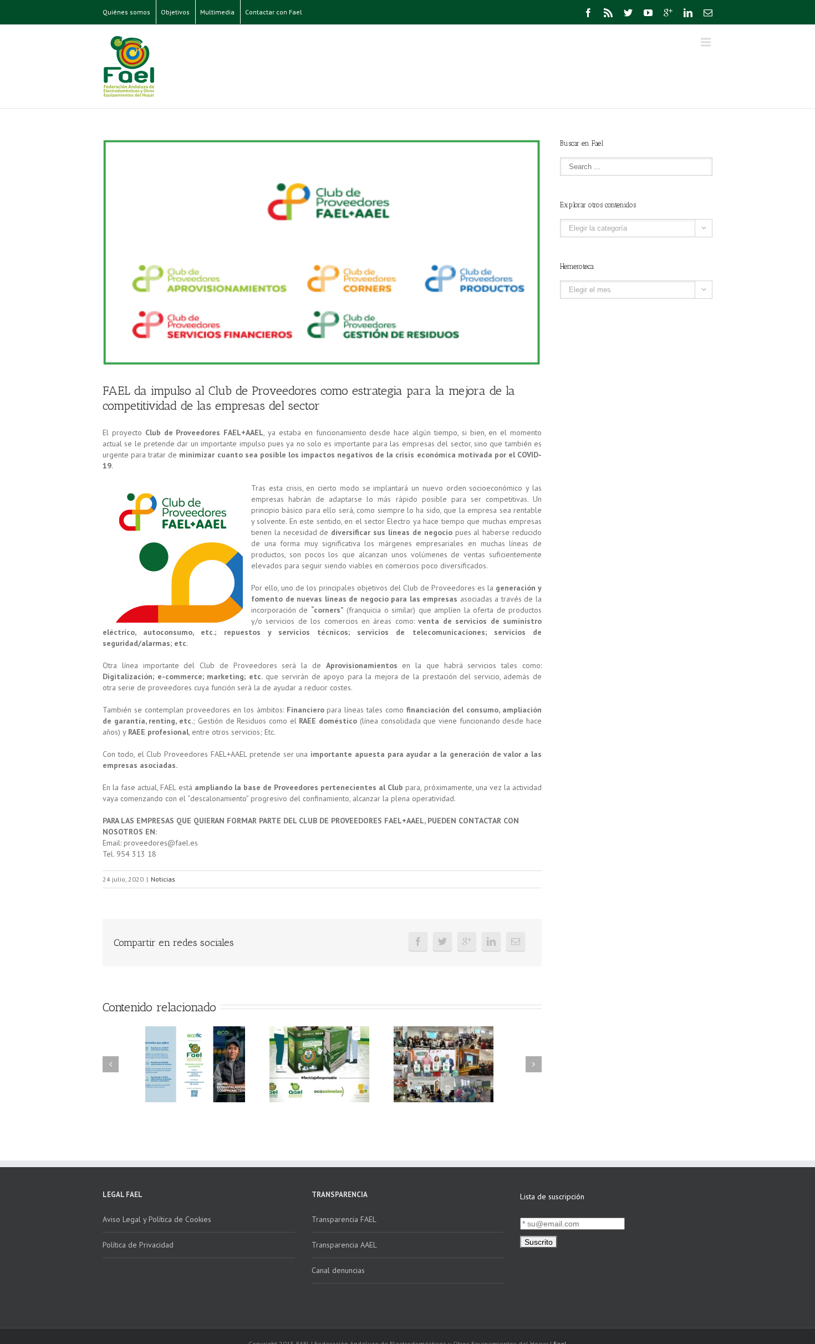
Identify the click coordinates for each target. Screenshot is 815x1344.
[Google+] (668, 12)
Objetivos (175, 12)
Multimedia (217, 12)
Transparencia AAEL (344, 1245)
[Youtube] (648, 12)
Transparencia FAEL (344, 1219)
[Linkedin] (688, 12)
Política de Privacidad (138, 1245)
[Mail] (708, 12)
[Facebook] (588, 12)
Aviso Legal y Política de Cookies (157, 1219)
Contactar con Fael (273, 12)
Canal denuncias (338, 1270)
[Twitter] (628, 12)
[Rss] (608, 12)
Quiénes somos (126, 12)
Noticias (163, 879)
